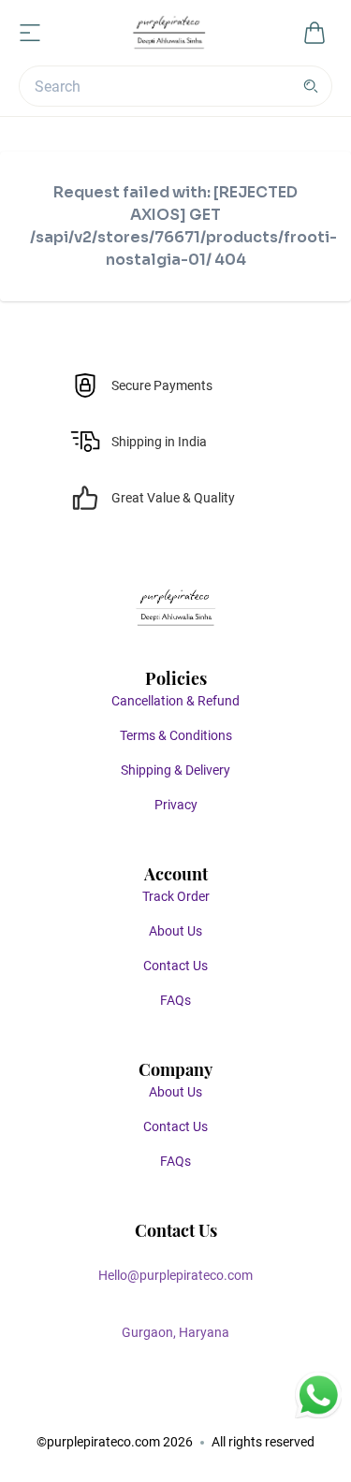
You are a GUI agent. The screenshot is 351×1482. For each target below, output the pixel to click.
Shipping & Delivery (175, 770)
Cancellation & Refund (175, 700)
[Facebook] (120, 1406)
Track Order (176, 896)
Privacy (175, 804)
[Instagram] (157, 1406)
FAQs (175, 1000)
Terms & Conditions (176, 735)
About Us (175, 930)
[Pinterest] (194, 1406)
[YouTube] (232, 1406)
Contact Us (175, 965)
